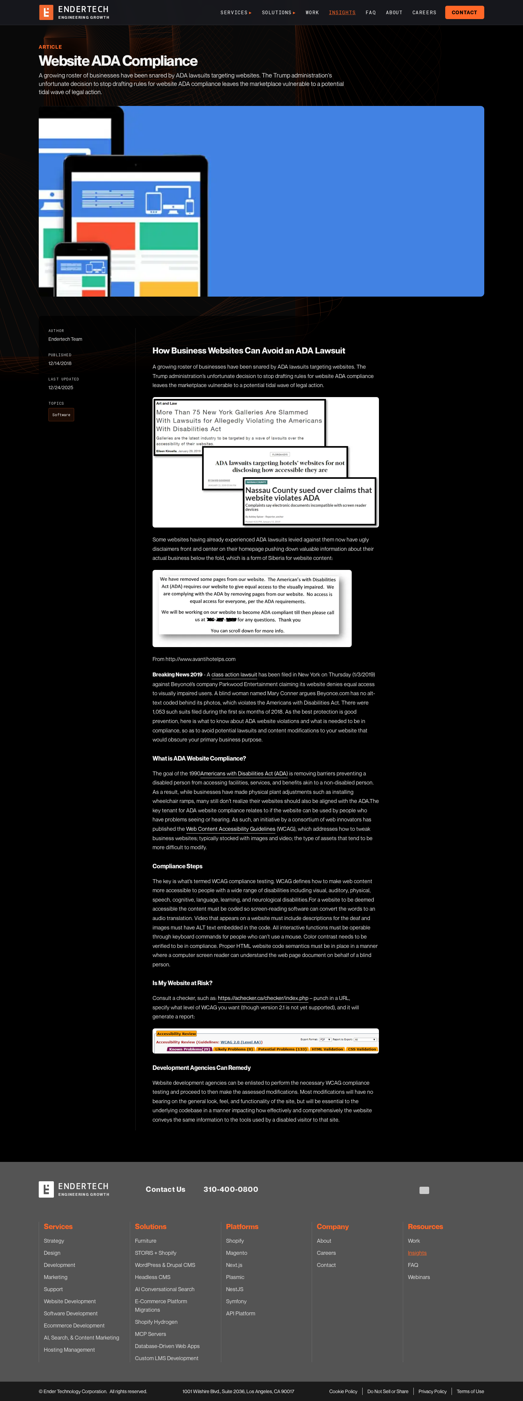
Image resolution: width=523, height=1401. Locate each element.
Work (312, 12)
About (394, 12)
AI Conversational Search (165, 1289)
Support (53, 1289)
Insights (342, 12)
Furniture (145, 1240)
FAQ (371, 12)
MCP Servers (150, 1333)
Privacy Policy (433, 1391)
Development (59, 1264)
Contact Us (166, 1189)
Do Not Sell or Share (388, 1391)
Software (61, 414)
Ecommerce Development (74, 1325)
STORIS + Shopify (155, 1252)
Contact (465, 12)
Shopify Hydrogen (156, 1321)
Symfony (236, 1301)
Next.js (234, 1264)
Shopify (235, 1240)
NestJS (234, 1289)
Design (52, 1252)
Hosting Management (69, 1349)
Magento (236, 1252)
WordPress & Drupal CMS (165, 1264)
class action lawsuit (234, 674)
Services (236, 12)
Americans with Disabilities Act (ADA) (244, 773)
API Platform (240, 1313)
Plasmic (235, 1277)
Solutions (279, 12)
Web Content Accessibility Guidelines (230, 828)
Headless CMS (152, 1277)
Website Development (70, 1301)
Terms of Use (470, 1391)
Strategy (54, 1240)
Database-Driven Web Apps (167, 1346)
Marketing (55, 1277)
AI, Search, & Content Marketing (81, 1337)
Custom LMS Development (167, 1358)
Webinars (419, 1277)
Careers (425, 12)
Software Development (71, 1313)
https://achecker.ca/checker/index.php (263, 998)
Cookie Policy (343, 1391)
